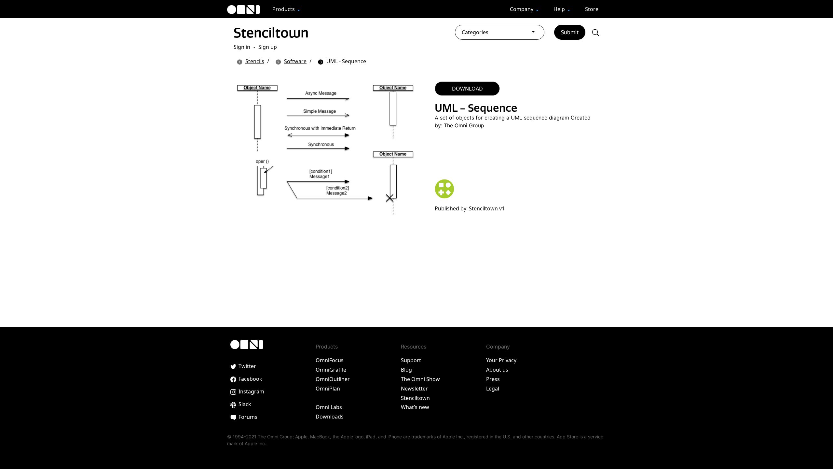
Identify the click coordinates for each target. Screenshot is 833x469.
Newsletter (414, 388)
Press (493, 379)
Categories (475, 32)
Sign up (267, 46)
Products (284, 9)
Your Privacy (501, 360)
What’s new (415, 407)
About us (497, 369)
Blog (406, 369)
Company (522, 9)
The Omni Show (420, 379)
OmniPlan (328, 388)
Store (591, 9)
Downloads (330, 416)
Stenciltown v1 (487, 208)
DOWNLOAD (467, 88)
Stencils (254, 61)
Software (295, 61)
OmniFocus (330, 360)
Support (411, 360)
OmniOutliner (333, 379)
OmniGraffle (331, 369)
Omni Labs (329, 407)
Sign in (242, 46)
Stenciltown (271, 32)
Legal (492, 388)
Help (559, 9)
